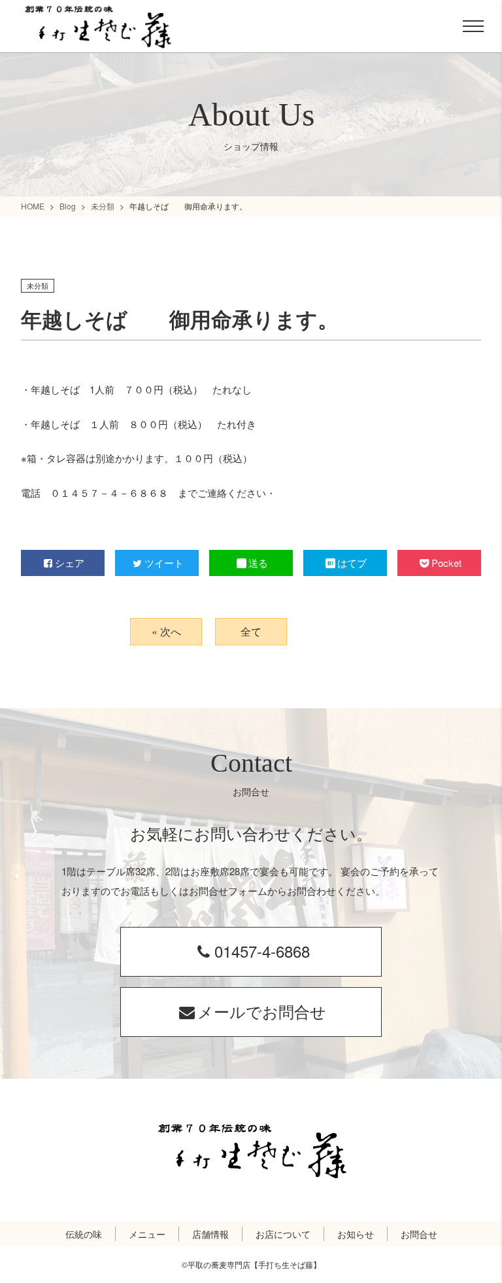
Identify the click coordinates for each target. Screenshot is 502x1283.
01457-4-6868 (262, 950)
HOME (32, 205)
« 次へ (166, 631)
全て (251, 631)
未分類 (102, 205)
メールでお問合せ (261, 1011)
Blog (67, 205)
